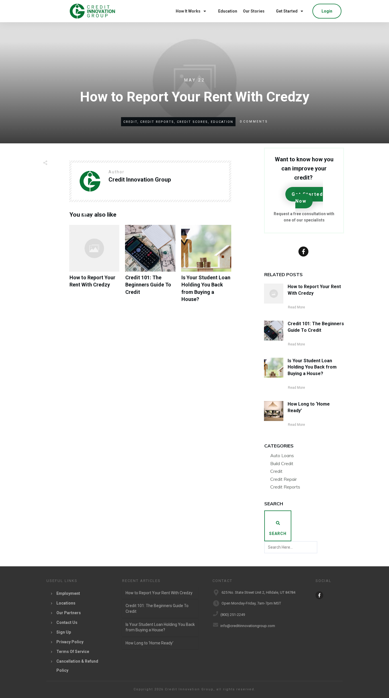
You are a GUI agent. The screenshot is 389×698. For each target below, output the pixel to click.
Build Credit (281, 463)
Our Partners (68, 613)
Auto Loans (282, 455)
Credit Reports (285, 487)
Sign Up (63, 632)
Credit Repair (283, 479)
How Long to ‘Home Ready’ (149, 643)
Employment (68, 593)
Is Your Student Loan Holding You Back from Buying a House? (206, 268)
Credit (276, 471)
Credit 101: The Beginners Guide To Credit (150, 268)
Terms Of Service (72, 651)
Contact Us (66, 622)
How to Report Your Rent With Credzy (94, 268)
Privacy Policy (69, 642)
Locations (65, 603)
